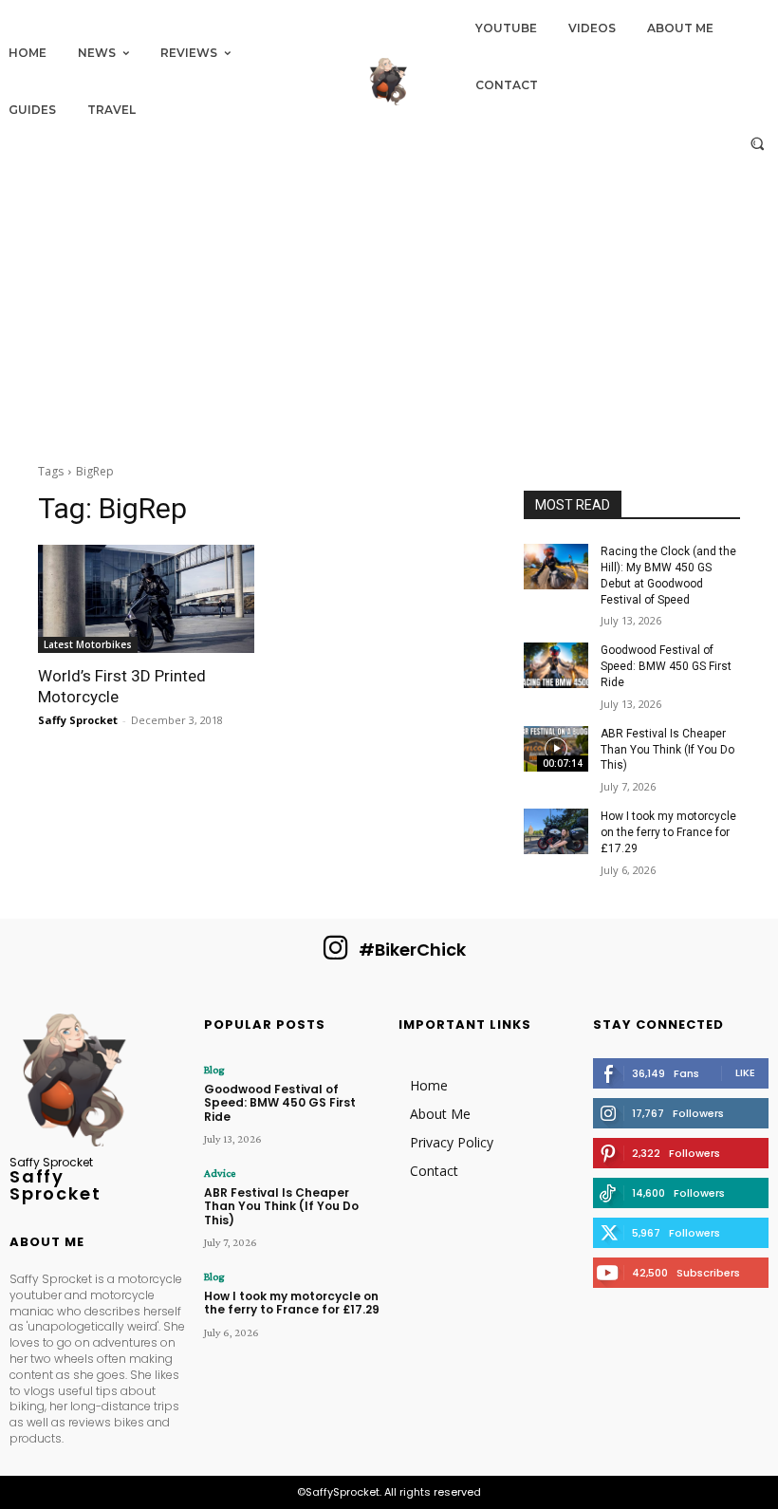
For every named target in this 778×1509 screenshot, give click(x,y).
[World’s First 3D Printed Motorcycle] (146, 599)
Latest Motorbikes (88, 644)
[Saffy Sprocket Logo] (389, 81)
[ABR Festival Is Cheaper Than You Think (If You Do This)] (556, 749)
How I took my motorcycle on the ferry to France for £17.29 (668, 832)
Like (745, 1072)
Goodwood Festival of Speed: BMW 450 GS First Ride (666, 666)
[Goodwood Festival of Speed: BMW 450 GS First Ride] (556, 665)
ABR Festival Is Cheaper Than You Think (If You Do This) (667, 750)
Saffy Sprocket (78, 720)
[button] (757, 142)
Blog (214, 1069)
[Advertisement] (389, 305)
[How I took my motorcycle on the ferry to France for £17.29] (556, 831)
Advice (219, 1173)
